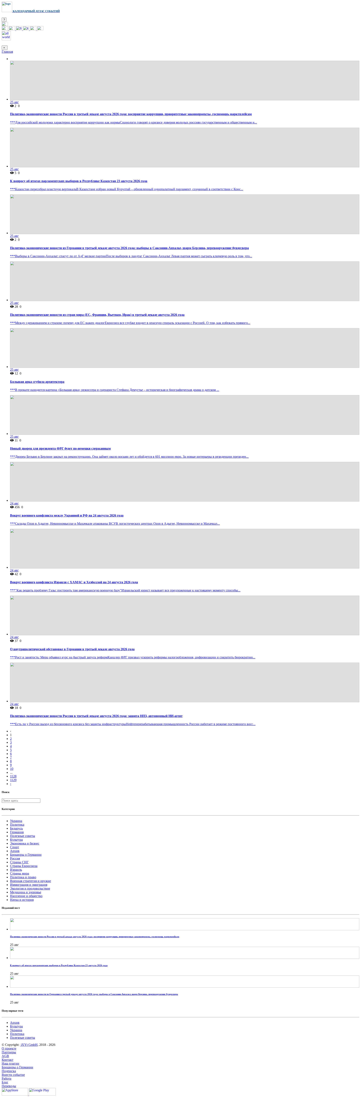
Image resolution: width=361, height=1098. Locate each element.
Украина (16, 821)
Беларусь (16, 828)
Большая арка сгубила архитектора (37, 381)
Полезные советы (22, 836)
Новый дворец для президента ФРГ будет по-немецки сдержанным (60, 448)
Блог (5, 1082)
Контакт (7, 1059)
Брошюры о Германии (26, 854)
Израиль (16, 869)
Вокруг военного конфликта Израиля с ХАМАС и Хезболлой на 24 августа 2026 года (74, 582)
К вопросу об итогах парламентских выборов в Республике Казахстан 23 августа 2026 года (78, 181)
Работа (6, 1078)
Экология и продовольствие (30, 888)
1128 (13, 776)
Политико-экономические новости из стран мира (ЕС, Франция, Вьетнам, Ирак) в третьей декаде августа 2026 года (97, 314)
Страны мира (19, 873)
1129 (13, 780)
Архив (14, 851)
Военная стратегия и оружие (30, 881)
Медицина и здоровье (25, 892)
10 (11, 768)
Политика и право (23, 877)
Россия (15, 858)
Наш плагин (10, 1063)
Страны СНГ (19, 862)
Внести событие (13, 1075)
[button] (5, 25)
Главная (7, 51)
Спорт (14, 847)
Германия (17, 832)
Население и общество (26, 896)
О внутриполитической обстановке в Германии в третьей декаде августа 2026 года (72, 649)
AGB (5, 1056)
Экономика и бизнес (24, 843)
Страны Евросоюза (23, 866)
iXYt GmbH (29, 1044)
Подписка (9, 1071)
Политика (17, 824)
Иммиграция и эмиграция (28, 884)
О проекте (9, 1048)
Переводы (9, 1086)
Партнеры (9, 1052)
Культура (16, 839)
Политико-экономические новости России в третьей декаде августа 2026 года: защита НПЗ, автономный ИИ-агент (96, 716)
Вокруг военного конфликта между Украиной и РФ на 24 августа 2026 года (66, 515)
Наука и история (22, 899)
